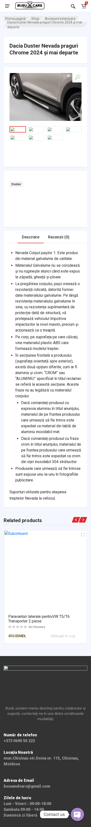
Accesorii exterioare (60, 19)
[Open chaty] (77, 814)
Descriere (30, 237)
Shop (35, 19)
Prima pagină (15, 19)
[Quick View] (46, 636)
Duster (16, 184)
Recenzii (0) (58, 237)
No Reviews (37, 627)
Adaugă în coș (63, 636)
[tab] (30, 237)
